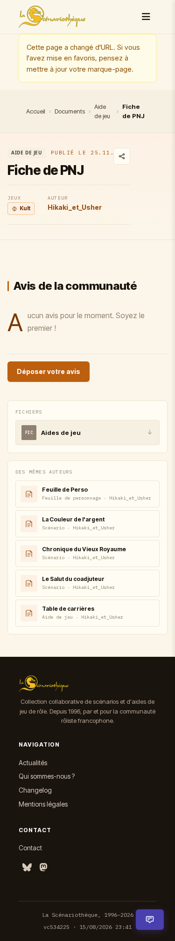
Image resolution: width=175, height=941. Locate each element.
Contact (30, 848)
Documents (70, 111)
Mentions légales (43, 804)
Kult (25, 208)
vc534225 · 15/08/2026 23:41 (87, 926)
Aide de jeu (102, 111)
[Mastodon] (43, 868)
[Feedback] (150, 919)
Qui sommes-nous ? (47, 776)
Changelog (35, 790)
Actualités (33, 763)
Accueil (35, 111)
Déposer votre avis (48, 371)
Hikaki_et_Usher (75, 207)
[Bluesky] (27, 868)
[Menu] (146, 17)
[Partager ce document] (121, 156)
